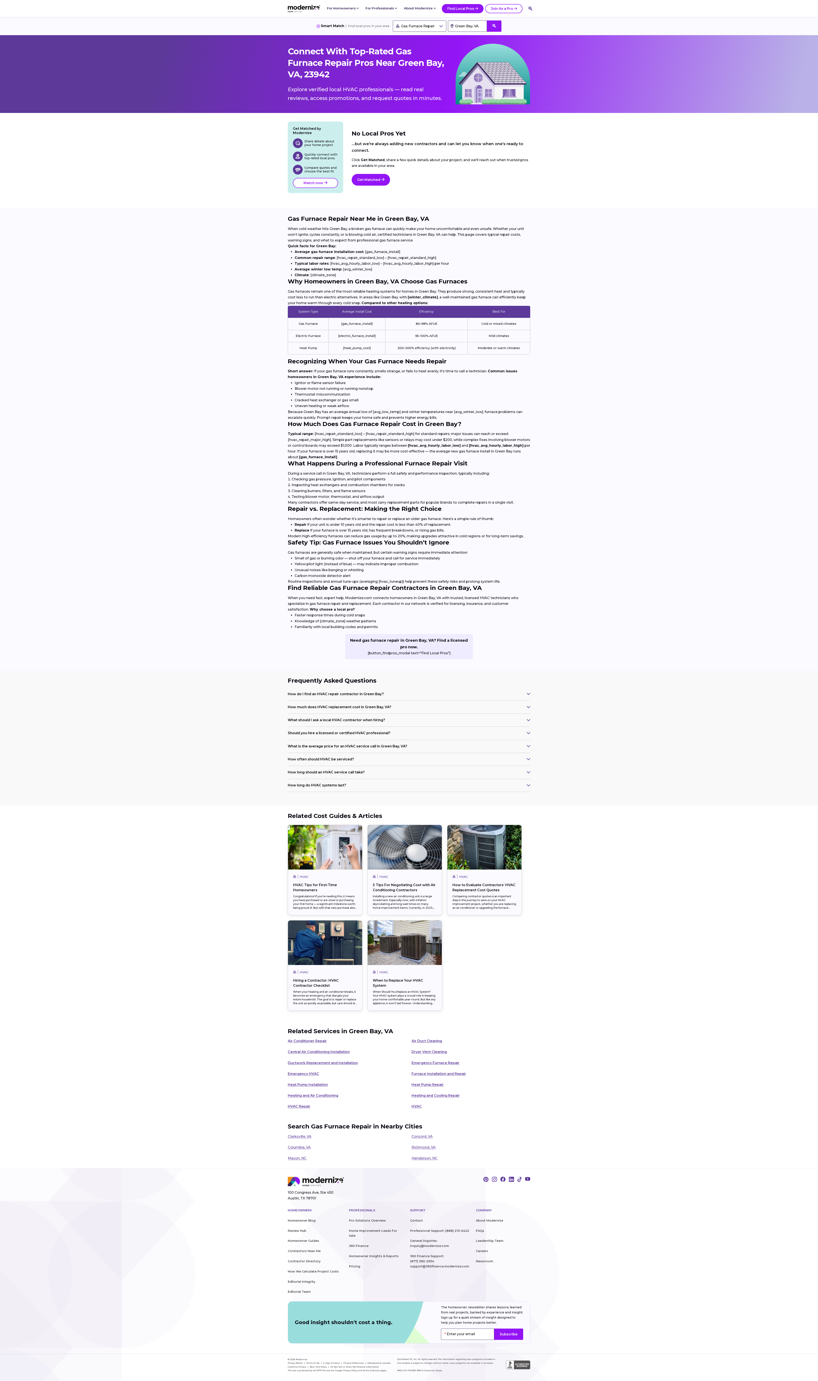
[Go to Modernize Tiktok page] (519, 1179)
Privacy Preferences (353, 1363)
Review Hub (297, 1231)
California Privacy (297, 1366)
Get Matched (369, 180)
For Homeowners (341, 8)
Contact (416, 1220)
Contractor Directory (304, 1261)
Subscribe (509, 1334)
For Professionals (380, 8)
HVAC (417, 1106)
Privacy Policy (350, 1370)
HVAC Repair (299, 1106)
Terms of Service (371, 1370)
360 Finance (359, 1246)
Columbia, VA (299, 1147)
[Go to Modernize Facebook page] (502, 1179)
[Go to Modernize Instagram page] (494, 1179)
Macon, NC (297, 1158)
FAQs (480, 1231)
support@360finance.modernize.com (439, 1266)
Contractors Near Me (304, 1251)
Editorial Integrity (301, 1282)
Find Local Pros (460, 9)
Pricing (354, 1266)
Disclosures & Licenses (378, 1363)
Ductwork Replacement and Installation (323, 1063)
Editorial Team (299, 1292)
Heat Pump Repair (428, 1085)
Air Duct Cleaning (427, 1041)
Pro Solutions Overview (367, 1220)
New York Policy (318, 1366)
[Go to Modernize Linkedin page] (511, 1179)
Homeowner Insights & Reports (374, 1256)
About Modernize (418, 8)
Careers (482, 1251)
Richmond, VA (424, 1147)
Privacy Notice (295, 1363)
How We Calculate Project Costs (313, 1271)
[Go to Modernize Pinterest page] (485, 1179)
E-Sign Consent (331, 1363)
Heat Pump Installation (308, 1085)
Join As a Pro (502, 9)
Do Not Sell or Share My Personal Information (354, 1366)
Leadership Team (489, 1241)
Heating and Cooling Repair (436, 1096)
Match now (314, 183)
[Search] (530, 8)
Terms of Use (313, 1363)
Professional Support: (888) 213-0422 (439, 1231)
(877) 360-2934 (422, 1261)
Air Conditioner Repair (307, 1041)
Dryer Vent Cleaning (429, 1052)
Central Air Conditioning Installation (319, 1052)
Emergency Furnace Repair (435, 1063)
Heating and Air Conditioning (313, 1096)
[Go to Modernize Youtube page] (527, 1179)
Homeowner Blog (301, 1220)
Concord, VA (422, 1136)
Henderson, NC (425, 1158)
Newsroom (484, 1261)
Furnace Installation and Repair (439, 1074)
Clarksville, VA (299, 1136)
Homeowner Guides (303, 1241)
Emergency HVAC (303, 1074)
